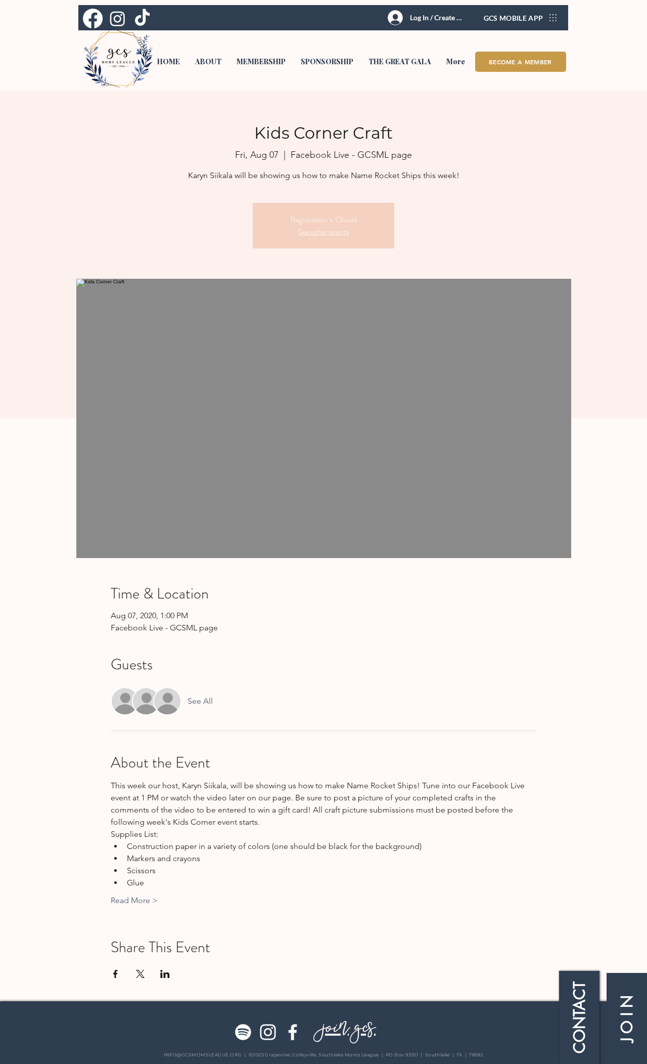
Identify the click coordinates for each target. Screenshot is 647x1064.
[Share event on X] (140, 974)
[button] (208, 61)
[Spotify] (243, 1032)
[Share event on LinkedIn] (165, 974)
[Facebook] (292, 1032)
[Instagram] (268, 1032)
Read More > (134, 900)
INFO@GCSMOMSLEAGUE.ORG (203, 1054)
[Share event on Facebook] (115, 974)
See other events (323, 231)
